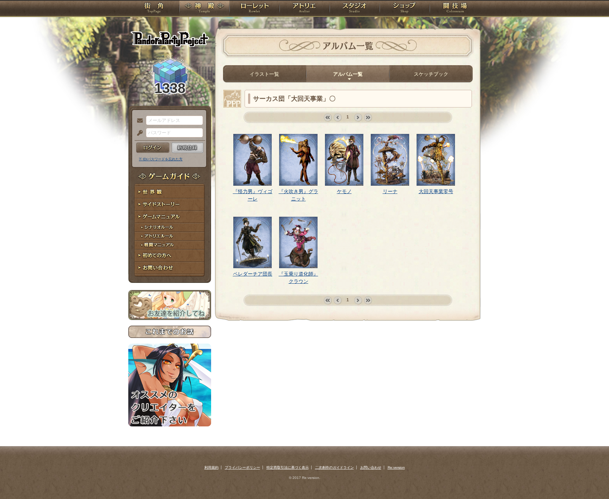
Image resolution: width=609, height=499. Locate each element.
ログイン (153, 147)
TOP (153, 9)
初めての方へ (169, 256)
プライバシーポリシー (242, 467)
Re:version (396, 467)
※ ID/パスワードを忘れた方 (161, 159)
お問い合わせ (169, 268)
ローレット (254, 9)
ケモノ (344, 191)
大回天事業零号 (436, 191)
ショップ (405, 9)
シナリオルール (169, 227)
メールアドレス (138, 121)
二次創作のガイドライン (334, 467)
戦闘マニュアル (169, 245)
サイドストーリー (169, 204)
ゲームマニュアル (169, 217)
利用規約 (211, 467)
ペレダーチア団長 (252, 274)
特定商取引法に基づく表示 (287, 467)
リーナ (390, 191)
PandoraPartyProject (169, 38)
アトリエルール (169, 236)
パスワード (138, 133)
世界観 (169, 192)
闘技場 (455, 9)
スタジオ (355, 9)
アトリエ (304, 9)
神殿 (204, 9)
